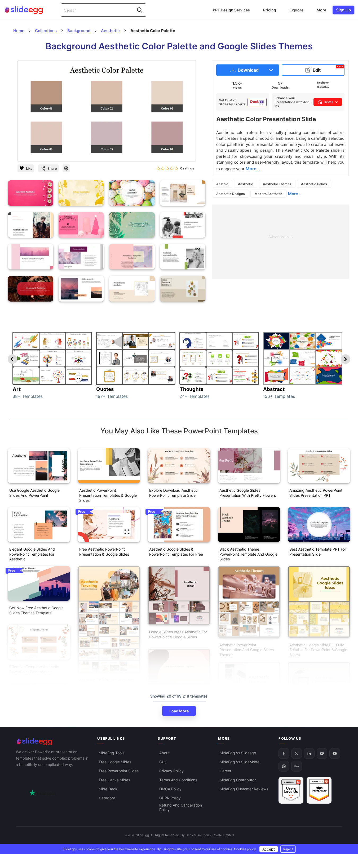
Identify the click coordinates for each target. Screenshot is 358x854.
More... (294, 193)
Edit (328, 69)
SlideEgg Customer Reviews (244, 789)
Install (328, 102)
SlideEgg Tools (111, 753)
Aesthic (222, 184)
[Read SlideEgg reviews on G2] (291, 790)
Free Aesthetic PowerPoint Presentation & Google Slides (104, 551)
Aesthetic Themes (277, 184)
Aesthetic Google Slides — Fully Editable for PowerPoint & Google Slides (318, 650)
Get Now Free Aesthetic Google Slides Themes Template (36, 610)
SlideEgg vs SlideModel (240, 762)
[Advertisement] (280, 241)
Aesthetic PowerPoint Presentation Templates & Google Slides (108, 495)
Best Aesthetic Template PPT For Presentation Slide (317, 551)
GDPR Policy (170, 798)
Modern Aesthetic (268, 194)
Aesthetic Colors (314, 184)
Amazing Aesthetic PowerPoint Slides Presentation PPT (315, 493)
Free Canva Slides (114, 780)
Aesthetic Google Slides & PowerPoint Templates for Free (176, 551)
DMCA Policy (170, 789)
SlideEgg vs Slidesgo (238, 753)
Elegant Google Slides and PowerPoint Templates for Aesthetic (32, 554)
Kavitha (323, 87)
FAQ (162, 762)
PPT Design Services (231, 10)
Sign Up (343, 9)
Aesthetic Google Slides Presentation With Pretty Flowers (247, 493)
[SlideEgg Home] (53, 741)
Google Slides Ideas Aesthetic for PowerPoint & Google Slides (178, 634)
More (321, 10)
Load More (179, 711)
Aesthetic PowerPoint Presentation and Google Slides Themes (246, 650)
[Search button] (139, 10)
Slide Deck (108, 789)
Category (107, 798)
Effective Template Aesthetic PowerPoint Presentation (34, 669)
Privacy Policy (171, 771)
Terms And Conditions (178, 780)
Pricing (269, 10)
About (164, 753)
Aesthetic (245, 184)
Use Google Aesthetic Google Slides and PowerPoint (34, 493)
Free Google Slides (115, 762)
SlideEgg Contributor (238, 780)
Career (225, 771)
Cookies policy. (245, 849)
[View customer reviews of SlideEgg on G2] (319, 790)
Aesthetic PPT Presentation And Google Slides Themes (106, 682)
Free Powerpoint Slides (119, 771)
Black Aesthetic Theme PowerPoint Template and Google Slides (248, 554)
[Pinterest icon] (66, 168)
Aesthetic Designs (230, 194)
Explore (296, 10)
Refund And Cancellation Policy (180, 807)
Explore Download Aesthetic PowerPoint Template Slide (173, 493)
